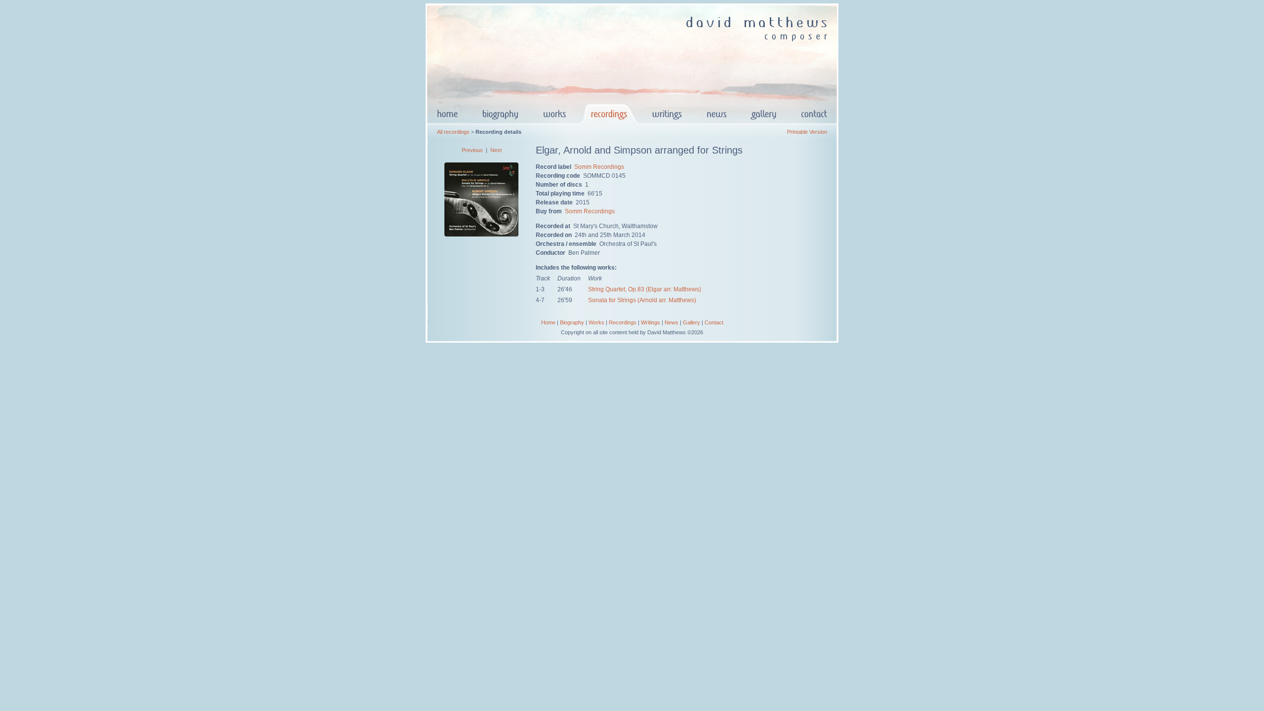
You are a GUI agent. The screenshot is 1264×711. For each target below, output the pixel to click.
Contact (714, 322)
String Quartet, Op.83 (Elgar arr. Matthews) (644, 289)
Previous (472, 150)
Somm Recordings (599, 166)
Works (596, 322)
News (671, 322)
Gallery (691, 322)
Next (496, 150)
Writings (650, 322)
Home (548, 322)
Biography (572, 322)
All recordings (453, 132)
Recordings (622, 322)
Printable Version (807, 132)
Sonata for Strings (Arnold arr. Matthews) (642, 300)
